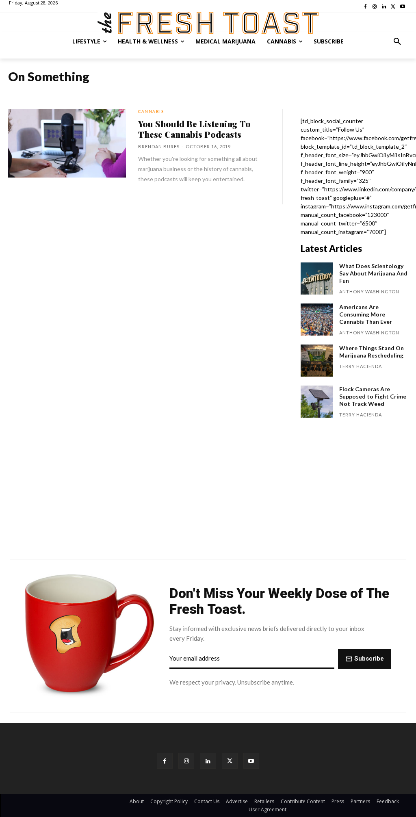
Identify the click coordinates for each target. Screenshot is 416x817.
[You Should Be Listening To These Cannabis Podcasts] (67, 143)
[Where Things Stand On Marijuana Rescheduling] (317, 361)
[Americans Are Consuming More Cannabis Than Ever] (317, 319)
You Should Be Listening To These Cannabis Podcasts (194, 129)
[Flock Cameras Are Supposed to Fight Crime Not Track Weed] (317, 402)
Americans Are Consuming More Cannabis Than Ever (365, 314)
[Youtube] (251, 761)
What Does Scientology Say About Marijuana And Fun (373, 273)
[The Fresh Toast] (208, 23)
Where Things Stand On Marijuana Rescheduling (371, 352)
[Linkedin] (208, 761)
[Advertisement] (208, 492)
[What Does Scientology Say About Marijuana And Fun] (317, 278)
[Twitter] (230, 761)
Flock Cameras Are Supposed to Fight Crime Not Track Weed (372, 396)
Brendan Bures (159, 146)
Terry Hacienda (360, 366)
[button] (397, 41)
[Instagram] (186, 761)
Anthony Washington (369, 291)
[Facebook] (165, 761)
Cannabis (151, 111)
